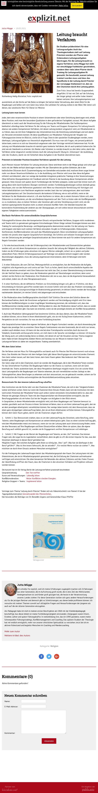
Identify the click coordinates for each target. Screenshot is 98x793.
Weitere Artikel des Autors (17, 635)
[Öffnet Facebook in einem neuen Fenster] (41, 656)
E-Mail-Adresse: (11, 706)
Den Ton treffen (33, 472)
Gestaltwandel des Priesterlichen (37, 494)
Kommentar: (9, 733)
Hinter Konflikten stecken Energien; (41, 478)
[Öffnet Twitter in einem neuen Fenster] (49, 656)
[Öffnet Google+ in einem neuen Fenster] (56, 656)
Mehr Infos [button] (63, 5)
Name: (7, 701)
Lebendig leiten (33, 475)
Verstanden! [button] (77, 5)
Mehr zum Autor (12, 631)
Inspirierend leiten (34, 481)
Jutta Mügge (7, 28)
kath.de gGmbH (88, 789)
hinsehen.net (10, 789)
